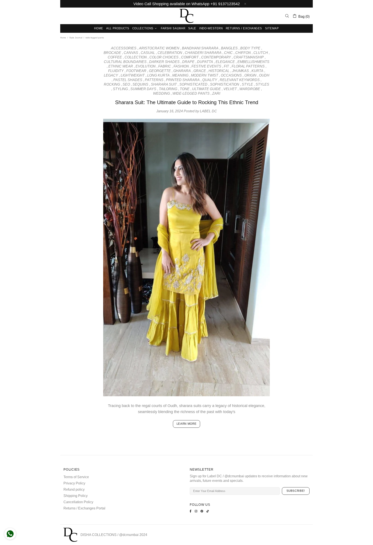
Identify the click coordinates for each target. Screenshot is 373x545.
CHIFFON (243, 53)
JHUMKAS (240, 71)
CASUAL (148, 53)
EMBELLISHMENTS (253, 62)
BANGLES (229, 48)
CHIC (228, 53)
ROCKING (112, 84)
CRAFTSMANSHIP (249, 57)
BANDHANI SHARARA (200, 48)
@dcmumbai (129, 535)
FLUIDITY (116, 71)
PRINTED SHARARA (183, 80)
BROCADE (112, 53)
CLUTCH (260, 53)
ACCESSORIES (123, 48)
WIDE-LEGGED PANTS (191, 93)
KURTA (257, 71)
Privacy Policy (74, 483)
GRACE (199, 71)
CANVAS (131, 53)
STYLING (120, 89)
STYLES (262, 84)
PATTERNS (154, 80)
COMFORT (190, 57)
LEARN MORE (187, 423)
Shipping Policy (75, 496)
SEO (126, 84)
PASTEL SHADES (127, 80)
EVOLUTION (146, 66)
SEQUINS (140, 84)
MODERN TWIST (204, 75)
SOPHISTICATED (193, 84)
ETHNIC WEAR (120, 66)
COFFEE (115, 57)
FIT (226, 66)
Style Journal (75, 37)
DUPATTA (205, 62)
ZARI (216, 93)
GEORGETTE (160, 71)
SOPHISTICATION (224, 84)
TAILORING (168, 89)
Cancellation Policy (78, 502)
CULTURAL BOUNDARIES (125, 62)
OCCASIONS (231, 75)
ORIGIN (250, 75)
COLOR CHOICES (164, 57)
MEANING (180, 75)
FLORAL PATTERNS (248, 66)
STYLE (247, 84)
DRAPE (188, 62)
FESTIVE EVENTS (206, 66)
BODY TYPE (250, 48)
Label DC (186, 16)
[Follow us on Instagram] (196, 511)
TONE (185, 89)
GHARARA (182, 71)
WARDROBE (249, 89)
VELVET (230, 89)
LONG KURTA (158, 75)
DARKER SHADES (164, 62)
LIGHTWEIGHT (133, 75)
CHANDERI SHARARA (203, 53)
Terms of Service (76, 477)
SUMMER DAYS (143, 89)
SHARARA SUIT (164, 84)
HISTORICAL (219, 71)
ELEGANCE (225, 62)
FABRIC (164, 66)
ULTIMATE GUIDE (206, 89)
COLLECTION (136, 57)
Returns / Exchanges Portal (84, 508)
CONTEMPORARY (216, 57)
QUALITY (209, 80)
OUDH (264, 75)
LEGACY (111, 75)
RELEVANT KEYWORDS (240, 80)
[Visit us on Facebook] (191, 511)
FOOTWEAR (136, 71)
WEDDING (161, 93)
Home (63, 37)
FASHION (181, 66)
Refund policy (74, 489)
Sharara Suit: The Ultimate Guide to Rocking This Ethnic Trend (186, 102)
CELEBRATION (170, 53)
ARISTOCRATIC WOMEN (159, 48)
